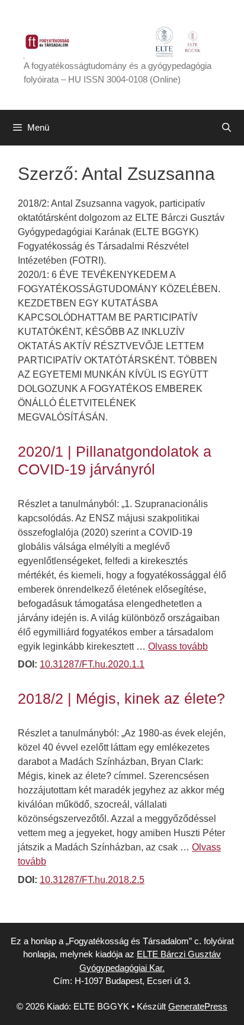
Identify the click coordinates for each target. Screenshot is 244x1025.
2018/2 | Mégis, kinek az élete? (121, 698)
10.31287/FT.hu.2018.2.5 (92, 880)
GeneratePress (197, 1006)
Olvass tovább (178, 646)
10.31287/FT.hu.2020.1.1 (92, 664)
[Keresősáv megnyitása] (226, 127)
